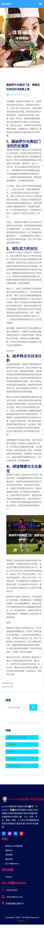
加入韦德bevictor (15, 766)
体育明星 (12, 752)
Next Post (6, 687)
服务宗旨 (12, 759)
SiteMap (8, 877)
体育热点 (12, 744)
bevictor (21, 921)
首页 (6, 41)
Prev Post (8, 683)
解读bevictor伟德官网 (17, 737)
